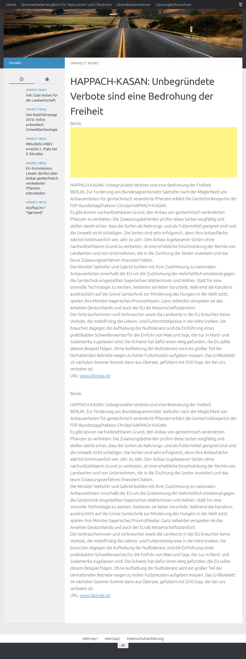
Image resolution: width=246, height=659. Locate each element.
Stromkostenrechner (134, 4)
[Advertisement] (153, 152)
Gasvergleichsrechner (173, 4)
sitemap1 (90, 638)
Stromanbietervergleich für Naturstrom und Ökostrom (66, 4)
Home (11, 4)
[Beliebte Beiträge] (46, 79)
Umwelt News (84, 63)
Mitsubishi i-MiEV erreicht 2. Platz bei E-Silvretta (41, 149)
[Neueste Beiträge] (21, 79)
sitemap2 (112, 638)
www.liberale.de (95, 375)
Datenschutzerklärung (145, 638)
